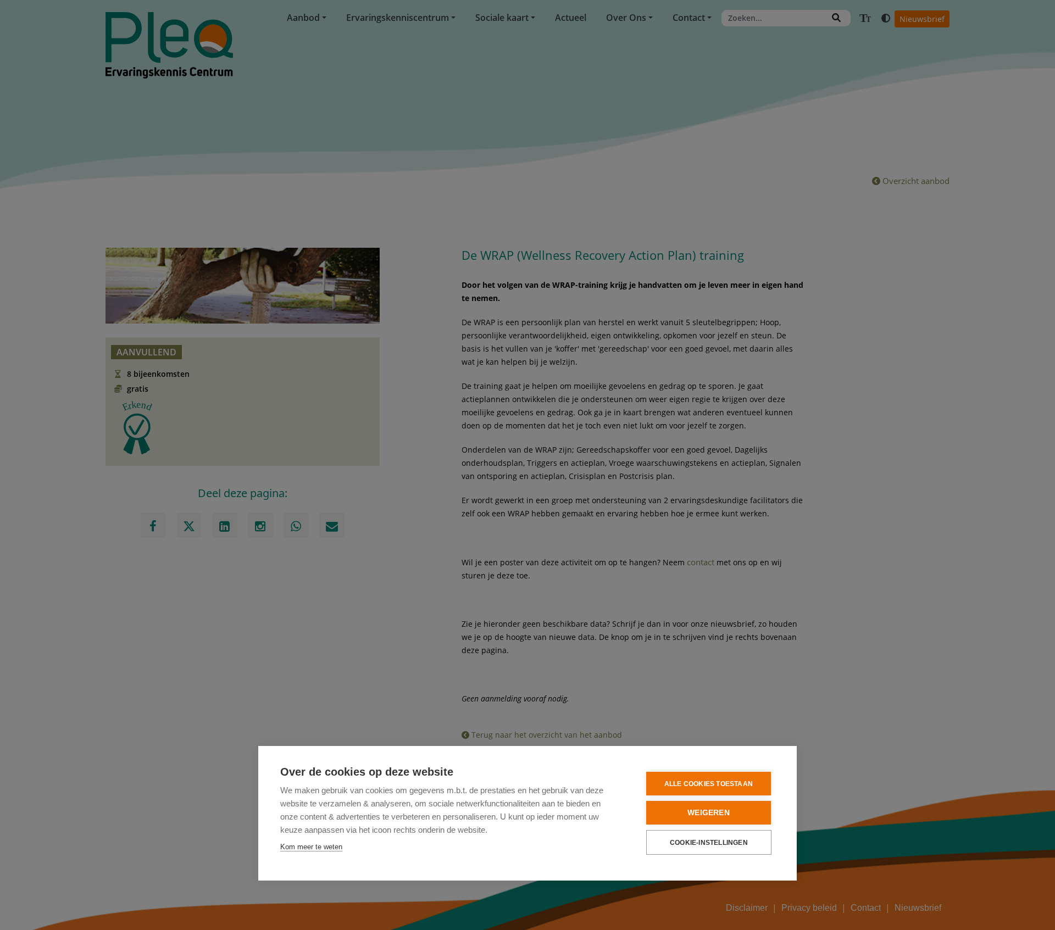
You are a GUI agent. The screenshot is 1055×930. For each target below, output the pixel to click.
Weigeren (708, 813)
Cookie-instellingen (709, 843)
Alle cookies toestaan (708, 784)
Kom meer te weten (311, 847)
